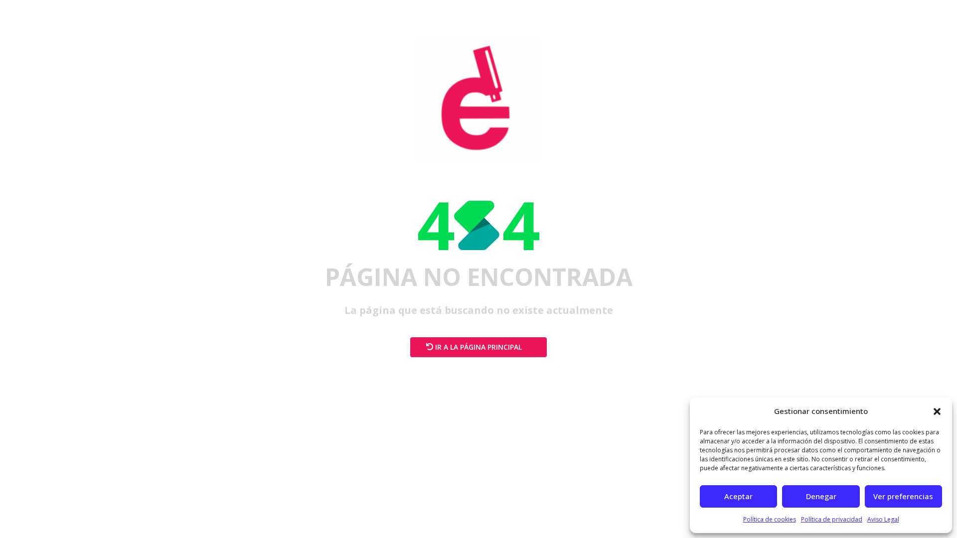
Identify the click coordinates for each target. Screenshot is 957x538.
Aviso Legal (883, 519)
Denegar (821, 496)
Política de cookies (769, 519)
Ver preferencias (903, 496)
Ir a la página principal (478, 347)
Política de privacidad (831, 519)
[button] (937, 411)
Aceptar (738, 496)
